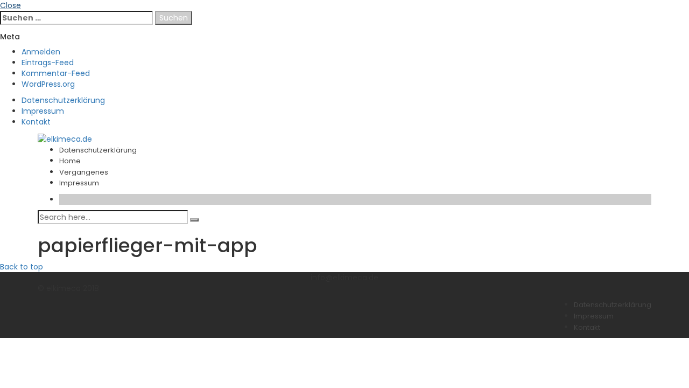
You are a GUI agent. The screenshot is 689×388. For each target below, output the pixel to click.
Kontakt (36, 121)
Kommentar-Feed (56, 73)
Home (70, 161)
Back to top (21, 266)
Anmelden (41, 51)
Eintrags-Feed (48, 62)
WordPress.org (48, 84)
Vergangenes (83, 172)
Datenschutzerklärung (63, 100)
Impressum (43, 111)
